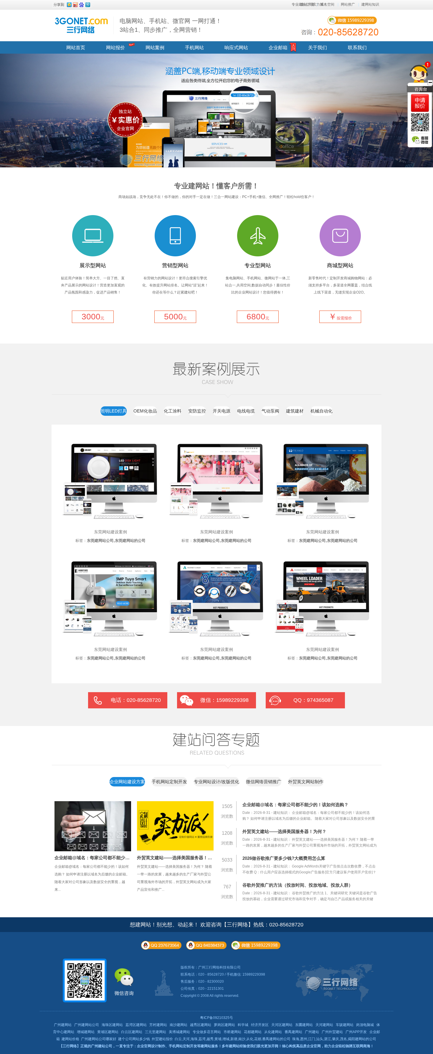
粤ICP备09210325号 (216, 1018)
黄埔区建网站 (107, 1032)
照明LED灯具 (113, 410)
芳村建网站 (158, 1025)
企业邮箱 (278, 47)
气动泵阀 (270, 410)
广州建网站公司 (86, 1025)
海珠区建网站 (112, 1025)
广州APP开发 (356, 1032)
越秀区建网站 (200, 1025)
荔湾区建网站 (136, 1025)
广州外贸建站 (332, 1032)
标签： (110, 540)
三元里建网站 (155, 1032)
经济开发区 (260, 1025)
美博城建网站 (179, 1032)
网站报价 (115, 47)
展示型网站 (93, 265)
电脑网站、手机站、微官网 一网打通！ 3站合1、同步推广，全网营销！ (171, 25)
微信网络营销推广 (263, 781)
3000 (93, 316)
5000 (175, 316)
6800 (258, 316)
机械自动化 (321, 410)
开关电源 (221, 410)
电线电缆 (246, 410)
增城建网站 (86, 1032)
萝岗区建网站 (224, 1025)
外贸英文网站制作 (305, 781)
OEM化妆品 (145, 410)
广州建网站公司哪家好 (98, 1039)
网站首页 (75, 47)
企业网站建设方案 (127, 781)
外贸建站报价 (162, 1039)
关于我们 (317, 47)
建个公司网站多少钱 (134, 1039)
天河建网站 (324, 1025)
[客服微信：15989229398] (420, 140)
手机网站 (194, 47)
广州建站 (312, 1032)
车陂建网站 (344, 1025)
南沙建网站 (178, 1025)
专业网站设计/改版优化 (216, 781)
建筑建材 (295, 410)
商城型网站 (340, 265)
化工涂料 (172, 410)
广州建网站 (63, 1025)
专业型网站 (257, 265)
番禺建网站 (293, 1032)
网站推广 (348, 4)
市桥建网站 (232, 1032)
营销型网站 (175, 265)
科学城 (243, 1025)
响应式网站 (236, 47)
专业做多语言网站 (207, 1032)
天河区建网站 (281, 1025)
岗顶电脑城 (365, 1025)
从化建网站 (273, 1032)
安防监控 (197, 410)
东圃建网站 (304, 1025)
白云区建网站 (131, 1032)
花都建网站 (253, 1032)
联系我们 (357, 47)
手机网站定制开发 (169, 781)
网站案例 (155, 47)
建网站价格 (70, 1039)
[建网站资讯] (228, 767)
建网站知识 (370, 4)
